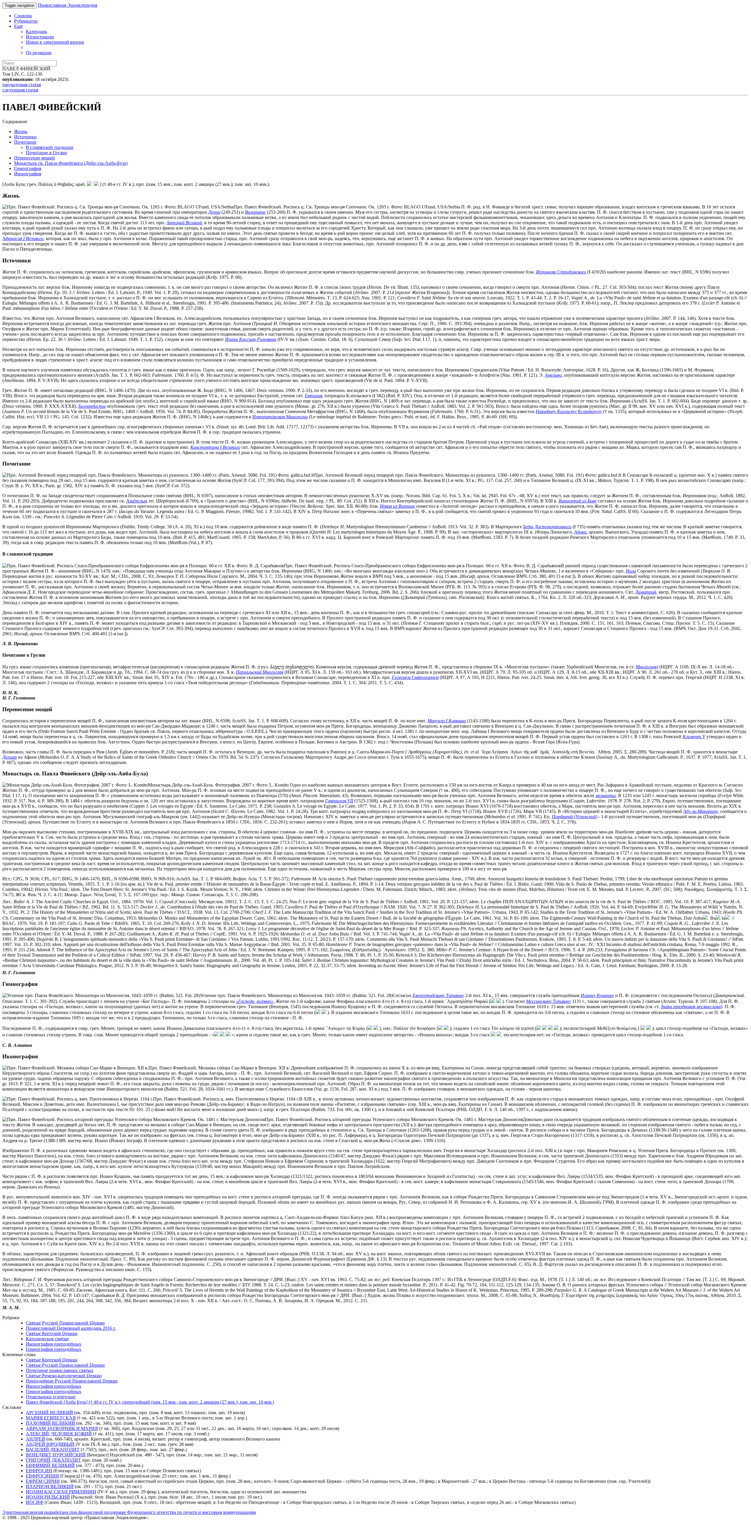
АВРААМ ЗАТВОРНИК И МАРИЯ (62, 1428)
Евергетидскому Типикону (438, 995)
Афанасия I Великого (22, 238)
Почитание (25, 142)
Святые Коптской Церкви (51, 1333)
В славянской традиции (49, 147)
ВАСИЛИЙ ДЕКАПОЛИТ (53, 1449)
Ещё (18, 26)
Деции (214, 212)
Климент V (694, 736)
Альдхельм (136, 500)
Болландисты (92, 406)
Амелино (553, 375)
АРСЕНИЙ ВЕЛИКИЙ (49, 1412)
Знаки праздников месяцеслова (691, 1006)
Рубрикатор (26, 20)
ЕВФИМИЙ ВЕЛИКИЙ (50, 1465)
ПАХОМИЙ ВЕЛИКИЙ (50, 1423)
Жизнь (20, 131)
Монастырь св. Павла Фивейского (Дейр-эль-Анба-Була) (71, 163)
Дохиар (9, 757)
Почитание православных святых (59, 1370)
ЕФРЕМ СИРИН (43, 1481)
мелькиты (606, 795)
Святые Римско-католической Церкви (64, 1375)
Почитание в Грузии (46, 152)
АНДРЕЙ (35, 1438)
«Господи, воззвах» (254, 1001)
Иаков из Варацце (397, 506)
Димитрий (645, 592)
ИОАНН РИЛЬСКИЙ (48, 1497)
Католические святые (47, 1338)
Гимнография (27, 168)
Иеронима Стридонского (561, 271)
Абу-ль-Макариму (700, 811)
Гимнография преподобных (53, 1349)
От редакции (39, 52)
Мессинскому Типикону (548, 1001)
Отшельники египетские (50, 1396)
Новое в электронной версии (55, 42)
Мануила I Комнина (446, 720)
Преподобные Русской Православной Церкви (72, 1380)
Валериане (255, 212)
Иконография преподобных (53, 1343)
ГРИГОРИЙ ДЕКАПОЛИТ (53, 1460)
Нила (631, 570)
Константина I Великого (215, 447)
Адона (580, 531)
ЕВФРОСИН (39, 1470)
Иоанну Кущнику (597, 995)
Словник (23, 15)
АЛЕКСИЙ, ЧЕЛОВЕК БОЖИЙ (59, 1433)
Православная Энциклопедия (67, 5)
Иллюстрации (40, 36)
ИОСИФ (34, 1502)
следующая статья (20, 89)
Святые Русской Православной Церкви (65, 1322)
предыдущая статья (21, 84)
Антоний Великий (184, 222)
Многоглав (646, 666)
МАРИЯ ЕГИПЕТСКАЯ (51, 1417)
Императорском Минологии (280, 416)
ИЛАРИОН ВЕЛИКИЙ (50, 1486)
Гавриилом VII (339, 800)
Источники (25, 136)
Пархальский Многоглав (259, 672)
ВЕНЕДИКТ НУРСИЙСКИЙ (56, 1454)
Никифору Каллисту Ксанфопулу (569, 411)
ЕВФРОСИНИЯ (42, 1475)
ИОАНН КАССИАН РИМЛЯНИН (61, 1491)
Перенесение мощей (34, 157)
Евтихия (313, 395)
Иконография (27, 173)
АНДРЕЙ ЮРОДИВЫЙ (50, 1444)
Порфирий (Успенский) (574, 816)
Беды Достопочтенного (547, 526)
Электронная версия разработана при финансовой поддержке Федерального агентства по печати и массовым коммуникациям (129, 1512)
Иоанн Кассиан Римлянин (250, 339)
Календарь (36, 31)
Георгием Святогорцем (415, 677)
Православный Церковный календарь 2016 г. (71, 1328)
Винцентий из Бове (578, 500)
